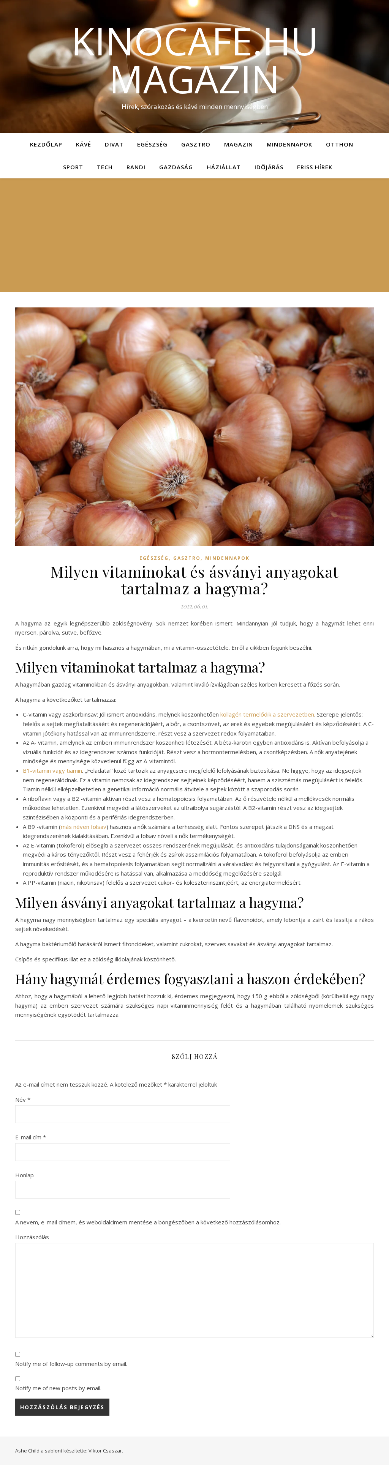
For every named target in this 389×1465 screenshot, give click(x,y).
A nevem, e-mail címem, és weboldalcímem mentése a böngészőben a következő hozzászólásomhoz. (148, 1222)
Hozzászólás (32, 1237)
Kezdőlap (46, 144)
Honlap (24, 1175)
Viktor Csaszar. (106, 1450)
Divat (114, 144)
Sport (73, 167)
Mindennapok (289, 144)
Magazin (238, 144)
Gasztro (195, 144)
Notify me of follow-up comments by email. (71, 1363)
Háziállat (224, 167)
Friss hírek (314, 167)
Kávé (83, 144)
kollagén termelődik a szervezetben (267, 714)
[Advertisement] (194, 235)
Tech (105, 167)
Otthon (339, 144)
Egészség (152, 144)
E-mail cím (30, 1137)
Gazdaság (176, 167)
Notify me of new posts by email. (58, 1388)
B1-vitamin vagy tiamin (52, 770)
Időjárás (269, 167)
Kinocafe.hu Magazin (194, 60)
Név (22, 1099)
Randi (136, 167)
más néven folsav (83, 826)
